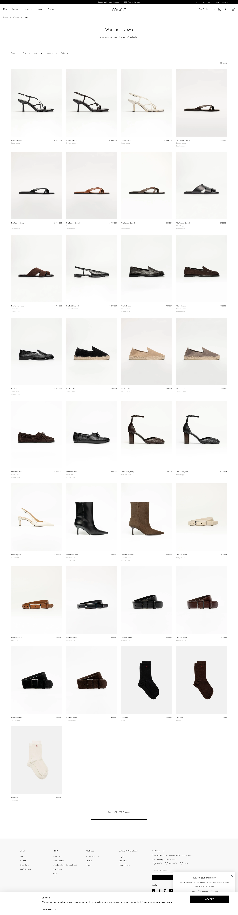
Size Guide (203, 9)
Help (213, 9)
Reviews (51, 9)
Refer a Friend (124, 865)
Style (13, 53)
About (39, 9)
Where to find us (92, 857)
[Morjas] (119, 9)
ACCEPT (209, 899)
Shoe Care (24, 865)
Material (50, 53)
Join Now (122, 861)
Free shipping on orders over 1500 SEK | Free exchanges (119, 2)
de (209, 2)
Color (36, 53)
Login (121, 857)
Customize (47, 909)
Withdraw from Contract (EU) (65, 865)
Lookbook (28, 9)
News (26, 17)
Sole (63, 53)
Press (88, 865)
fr (203, 2)
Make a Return (58, 861)
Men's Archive (25, 869)
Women (15, 9)
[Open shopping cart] (233, 9)
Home (5, 17)
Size (24, 53)
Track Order (58, 857)
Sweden (225, 2)
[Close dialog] (231, 875)
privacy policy (166, 902)
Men (5, 9)
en (197, 2)
